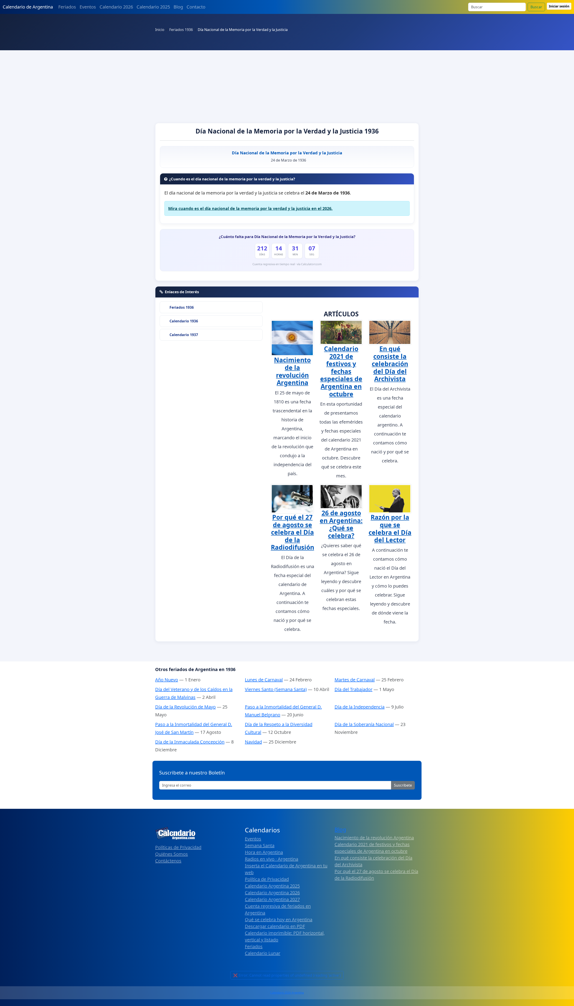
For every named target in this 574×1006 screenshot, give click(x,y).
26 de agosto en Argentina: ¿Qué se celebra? (341, 524)
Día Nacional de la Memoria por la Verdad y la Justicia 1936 (287, 131)
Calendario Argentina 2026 (272, 893)
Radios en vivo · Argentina (271, 859)
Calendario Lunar (262, 953)
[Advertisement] (287, 83)
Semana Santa (259, 845)
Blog (178, 7)
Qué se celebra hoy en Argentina (278, 919)
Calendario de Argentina (28, 7)
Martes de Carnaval (355, 680)
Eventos (88, 7)
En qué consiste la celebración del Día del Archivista (390, 363)
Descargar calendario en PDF (275, 926)
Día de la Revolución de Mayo (185, 707)
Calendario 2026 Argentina (287, 993)
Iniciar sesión (559, 6)
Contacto (196, 7)
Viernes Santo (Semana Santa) (276, 689)
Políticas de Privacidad (178, 847)
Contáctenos (168, 861)
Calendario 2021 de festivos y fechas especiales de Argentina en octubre (341, 371)
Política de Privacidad (267, 879)
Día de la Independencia (360, 707)
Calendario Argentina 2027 (272, 899)
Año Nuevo (166, 680)
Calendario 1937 (184, 334)
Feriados (67, 7)
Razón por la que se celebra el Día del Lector (390, 528)
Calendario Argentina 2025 (272, 886)
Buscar (536, 6)
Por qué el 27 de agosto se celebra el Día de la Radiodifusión (292, 532)
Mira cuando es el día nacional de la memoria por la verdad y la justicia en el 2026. (250, 208)
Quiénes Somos (171, 854)
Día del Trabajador (353, 689)
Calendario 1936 (184, 321)
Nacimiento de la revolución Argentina (292, 371)
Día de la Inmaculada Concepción (189, 742)
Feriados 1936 (182, 307)
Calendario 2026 (116, 7)
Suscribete (403, 785)
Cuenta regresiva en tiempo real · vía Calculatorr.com (287, 264)
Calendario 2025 (153, 7)
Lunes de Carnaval (264, 680)
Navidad (253, 742)
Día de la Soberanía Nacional (364, 724)
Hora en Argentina (264, 852)
